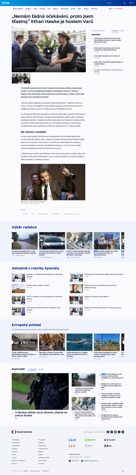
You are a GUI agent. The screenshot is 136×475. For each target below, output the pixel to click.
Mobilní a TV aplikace (18, 460)
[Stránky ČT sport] (90, 440)
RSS (123, 471)
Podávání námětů (43, 457)
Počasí (73, 9)
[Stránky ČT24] (72, 440)
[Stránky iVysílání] (110, 440)
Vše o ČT (14, 463)
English (26, 471)
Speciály (24, 214)
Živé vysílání (15, 443)
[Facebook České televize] (111, 431)
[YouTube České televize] (115, 431)
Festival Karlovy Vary (43, 214)
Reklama (41, 443)
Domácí (42, 9)
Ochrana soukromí (35, 471)
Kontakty (41, 463)
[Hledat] (124, 3)
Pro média (41, 440)
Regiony (55, 9)
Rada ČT (41, 451)
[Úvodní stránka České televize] (22, 431)
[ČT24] (5, 3)
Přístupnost (45, 471)
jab (13, 27)
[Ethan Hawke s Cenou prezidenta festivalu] (53, 182)
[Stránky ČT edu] (108, 446)
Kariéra (40, 454)
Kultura (86, 9)
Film (32, 214)
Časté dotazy (42, 460)
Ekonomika (64, 9)
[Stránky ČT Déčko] (72, 446)
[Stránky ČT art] (88, 446)
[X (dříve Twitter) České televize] (119, 431)
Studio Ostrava (43, 449)
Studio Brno (42, 446)
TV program (15, 440)
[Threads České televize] (122, 431)
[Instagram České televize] (107, 431)
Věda (79, 9)
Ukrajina (28, 9)
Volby (35, 9)
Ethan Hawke (56, 214)
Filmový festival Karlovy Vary (71, 214)
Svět (48, 9)
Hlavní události (18, 9)
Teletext (14, 449)
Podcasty (94, 9)
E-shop (14, 457)
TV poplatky (15, 446)
